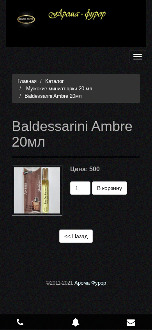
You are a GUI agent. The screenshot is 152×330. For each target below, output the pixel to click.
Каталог (54, 81)
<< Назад (76, 236)
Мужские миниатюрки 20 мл (58, 88)
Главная (27, 81)
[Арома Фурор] (26, 19)
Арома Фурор (90, 283)
